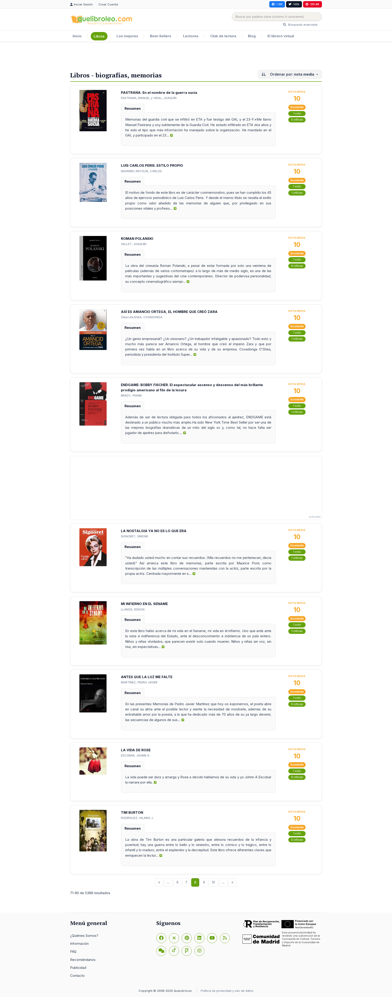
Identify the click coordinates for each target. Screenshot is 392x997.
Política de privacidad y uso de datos (227, 990)
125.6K (314, 4)
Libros (99, 36)
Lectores (190, 36)
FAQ (73, 951)
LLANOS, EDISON (133, 609)
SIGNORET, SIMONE (134, 536)
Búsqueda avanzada (302, 24)
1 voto (297, 113)
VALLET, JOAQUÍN (133, 244)
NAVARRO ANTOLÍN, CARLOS (141, 171)
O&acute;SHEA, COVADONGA (141, 317)
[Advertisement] (196, 57)
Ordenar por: (291, 74)
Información (79, 943)
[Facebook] (161, 938)
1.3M (279, 4)
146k (296, 4)
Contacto (77, 975)
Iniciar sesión (84, 4)
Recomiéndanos (83, 959)
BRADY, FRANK (131, 395)
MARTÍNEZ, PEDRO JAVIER (139, 682)
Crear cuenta (108, 4)
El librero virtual (280, 36)
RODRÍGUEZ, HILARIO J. (137, 818)
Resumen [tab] (133, 108)
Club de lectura (223, 36)
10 (213, 882)
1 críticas (297, 192)
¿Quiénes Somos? (84, 935)
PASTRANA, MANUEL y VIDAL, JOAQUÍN (148, 98)
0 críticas (297, 119)
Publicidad (78, 967)
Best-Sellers (160, 36)
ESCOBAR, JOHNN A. (135, 755)
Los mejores (127, 36)
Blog (252, 36)
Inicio (77, 36)
